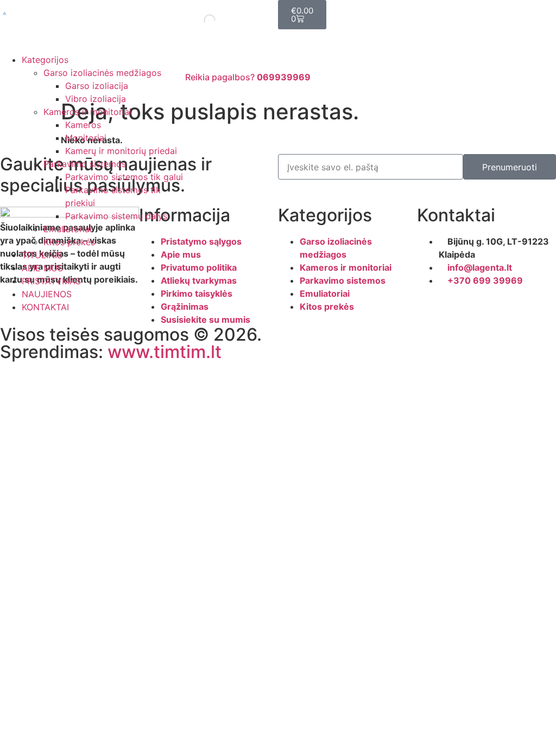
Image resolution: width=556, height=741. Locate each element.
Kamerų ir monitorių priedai (121, 150)
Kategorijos (45, 59)
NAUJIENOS (47, 294)
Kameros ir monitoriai (87, 111)
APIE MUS (42, 268)
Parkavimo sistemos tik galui (124, 176)
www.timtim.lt (165, 351)
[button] (92, 46)
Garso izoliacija (96, 85)
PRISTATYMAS (51, 281)
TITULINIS (42, 255)
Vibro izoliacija (95, 98)
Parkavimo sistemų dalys (116, 215)
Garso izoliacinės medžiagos (102, 72)
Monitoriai (85, 137)
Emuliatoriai (67, 228)
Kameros (83, 124)
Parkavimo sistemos (84, 163)
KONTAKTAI (45, 307)
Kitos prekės (69, 242)
